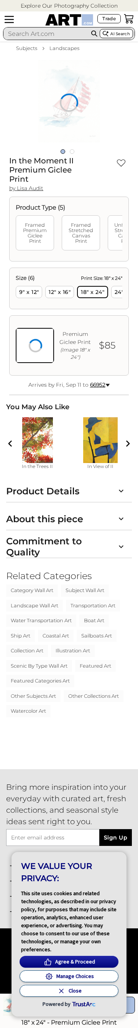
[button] (69, 6)
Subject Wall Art (85, 590)
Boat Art (94, 620)
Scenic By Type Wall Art (39, 666)
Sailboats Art (96, 636)
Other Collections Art (93, 696)
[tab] (35, 232)
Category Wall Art (32, 590)
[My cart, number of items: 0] (129, 19)
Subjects (26, 48)
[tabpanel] (69, 321)
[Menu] (9, 19)
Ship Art (20, 636)
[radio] (29, 292)
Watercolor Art (28, 711)
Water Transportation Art (41, 620)
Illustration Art (73, 650)
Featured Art (95, 666)
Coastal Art (56, 636)
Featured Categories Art (40, 681)
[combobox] (46, 33)
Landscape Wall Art (34, 605)
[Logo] (69, 20)
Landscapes (64, 48)
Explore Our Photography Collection (69, 5)
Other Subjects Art (33, 696)
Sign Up (115, 837)
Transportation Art (93, 605)
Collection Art (27, 650)
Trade (109, 18)
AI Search (120, 33)
